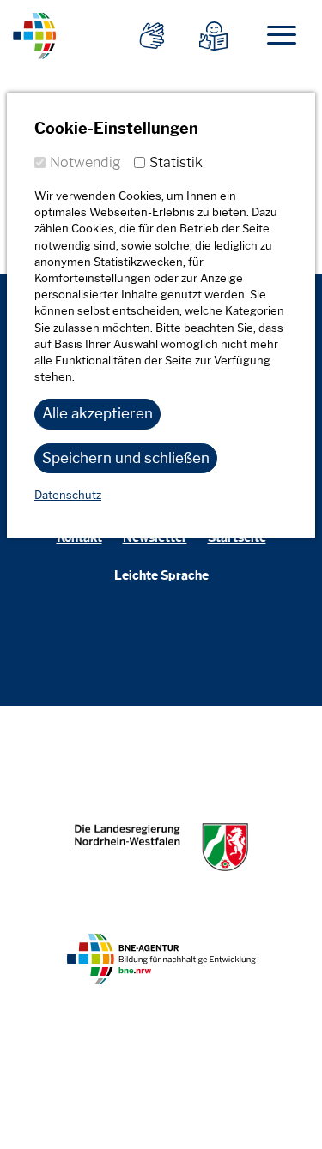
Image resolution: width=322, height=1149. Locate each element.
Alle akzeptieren (97, 413)
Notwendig (85, 162)
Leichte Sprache (161, 575)
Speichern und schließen (126, 457)
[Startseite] (34, 33)
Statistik (176, 162)
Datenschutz (67, 495)
